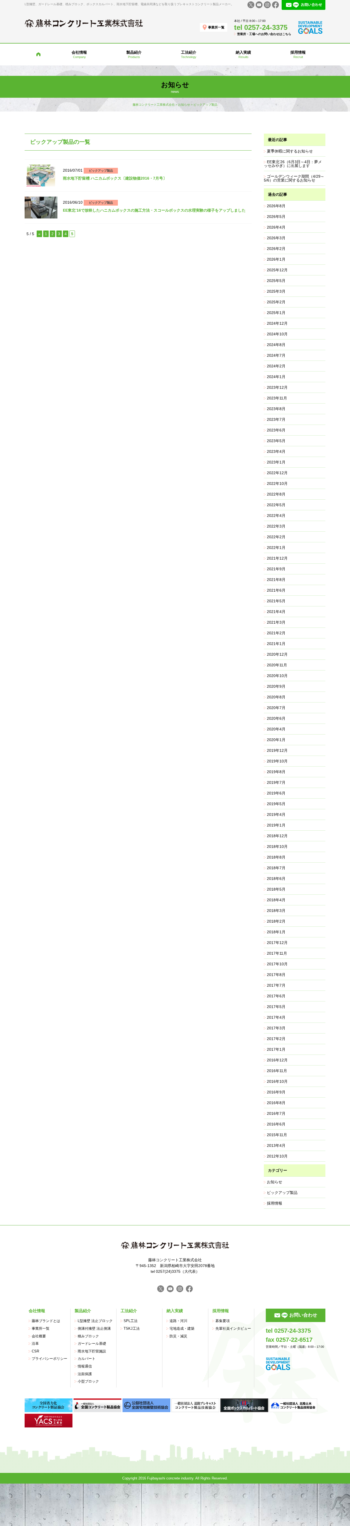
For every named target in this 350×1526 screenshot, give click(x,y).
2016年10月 (277, 1081)
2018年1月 (276, 932)
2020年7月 (276, 708)
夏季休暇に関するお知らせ (290, 151)
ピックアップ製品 (101, 170)
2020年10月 (277, 675)
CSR (35, 1351)
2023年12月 (277, 387)
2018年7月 (276, 868)
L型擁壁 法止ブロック (95, 1321)
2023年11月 (277, 398)
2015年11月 (277, 1135)
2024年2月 (276, 366)
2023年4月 (276, 451)
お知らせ (274, 1182)
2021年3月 (276, 622)
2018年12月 (277, 836)
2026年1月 (276, 259)
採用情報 (274, 1203)
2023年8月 (276, 409)
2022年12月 (277, 473)
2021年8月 (276, 579)
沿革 (35, 1344)
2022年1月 (276, 547)
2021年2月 (276, 633)
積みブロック (88, 1336)
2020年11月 (277, 665)
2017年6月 (276, 996)
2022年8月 (276, 494)
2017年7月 (276, 985)
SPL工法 (131, 1321)
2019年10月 (277, 761)
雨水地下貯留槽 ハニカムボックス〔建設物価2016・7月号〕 (115, 178)
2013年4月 (276, 1145)
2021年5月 (276, 601)
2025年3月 (276, 291)
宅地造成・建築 (182, 1329)
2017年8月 (276, 974)
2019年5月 (276, 804)
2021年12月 (277, 558)
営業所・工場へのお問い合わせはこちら (264, 34)
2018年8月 (276, 857)
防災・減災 (178, 1336)
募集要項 (222, 1321)
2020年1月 (276, 740)
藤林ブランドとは (46, 1321)
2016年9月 (276, 1092)
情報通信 (85, 1366)
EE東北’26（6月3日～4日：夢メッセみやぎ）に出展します (293, 164)
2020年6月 (276, 718)
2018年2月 (276, 921)
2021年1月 (276, 643)
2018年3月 (276, 910)
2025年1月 (276, 312)
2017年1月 (276, 1049)
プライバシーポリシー (49, 1359)
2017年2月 (276, 1038)
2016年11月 (277, 1071)
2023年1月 (276, 462)
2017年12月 (277, 942)
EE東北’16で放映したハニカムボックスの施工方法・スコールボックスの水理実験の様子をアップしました (154, 210)
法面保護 (85, 1374)
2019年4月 (276, 814)
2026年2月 (276, 248)
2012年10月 (277, 1156)
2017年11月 (277, 953)
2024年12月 (277, 323)
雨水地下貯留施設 (92, 1351)
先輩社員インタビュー (233, 1329)
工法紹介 (129, 1310)
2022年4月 (276, 515)
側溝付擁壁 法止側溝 (94, 1329)
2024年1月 (276, 377)
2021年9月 (276, 569)
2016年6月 (276, 1124)
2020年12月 (277, 654)
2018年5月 (276, 889)
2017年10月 (277, 964)
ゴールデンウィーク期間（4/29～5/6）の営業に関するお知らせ (294, 178)
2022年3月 (276, 526)
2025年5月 (276, 280)
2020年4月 (276, 729)
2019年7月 (276, 782)
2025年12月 (277, 270)
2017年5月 (276, 1006)
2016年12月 (277, 1060)
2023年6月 (276, 430)
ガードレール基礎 (92, 1344)
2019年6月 (276, 793)
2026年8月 (276, 206)
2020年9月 (276, 686)
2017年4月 (276, 1017)
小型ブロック (88, 1381)
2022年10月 (277, 483)
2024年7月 (276, 355)
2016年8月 (276, 1103)
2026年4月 (276, 227)
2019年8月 (276, 772)
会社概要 (39, 1336)
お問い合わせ (303, 1315)
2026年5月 (276, 216)
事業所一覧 (216, 27)
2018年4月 (276, 900)
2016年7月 (276, 1113)
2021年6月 (276, 590)
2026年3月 (276, 238)
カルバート (86, 1359)
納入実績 (175, 1310)
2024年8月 (276, 344)
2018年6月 (276, 878)
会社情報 (37, 1310)
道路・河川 (178, 1321)
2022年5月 (276, 505)
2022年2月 (276, 537)
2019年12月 (277, 750)
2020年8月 (276, 697)
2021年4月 (276, 611)
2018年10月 (277, 846)
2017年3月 (276, 1028)
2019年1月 (276, 825)
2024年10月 (277, 334)
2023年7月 (276, 419)
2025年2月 (276, 302)
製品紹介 (83, 1310)
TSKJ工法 (132, 1329)
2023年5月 (276, 441)
